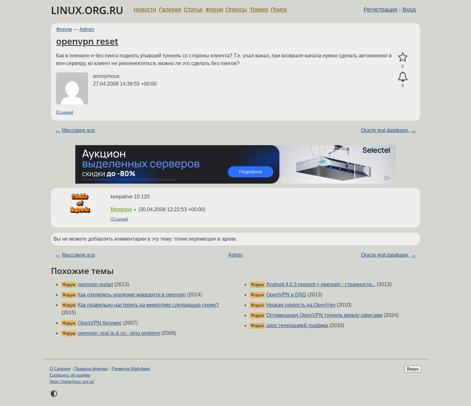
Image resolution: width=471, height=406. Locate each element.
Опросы (236, 9)
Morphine (121, 209)
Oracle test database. (385, 130)
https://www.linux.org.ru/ (72, 381)
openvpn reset (87, 41)
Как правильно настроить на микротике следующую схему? (148, 305)
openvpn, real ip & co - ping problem (119, 333)
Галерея (170, 9)
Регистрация (380, 9)
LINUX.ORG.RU (87, 10)
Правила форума (91, 368)
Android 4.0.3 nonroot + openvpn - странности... (321, 284)
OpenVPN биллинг (100, 323)
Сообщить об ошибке (70, 375)
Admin (86, 29)
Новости (145, 9)
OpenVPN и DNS (286, 294)
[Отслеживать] (402, 77)
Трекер (259, 9)
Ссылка (64, 112)
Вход (409, 9)
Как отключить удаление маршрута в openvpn (132, 294)
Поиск (279, 9)
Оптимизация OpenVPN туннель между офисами (324, 315)
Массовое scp (78, 130)
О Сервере (60, 368)
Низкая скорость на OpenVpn (300, 305)
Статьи (193, 9)
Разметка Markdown (131, 368)
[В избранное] (402, 57)
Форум (214, 9)
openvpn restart (95, 284)
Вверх (413, 369)
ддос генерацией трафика (297, 325)
